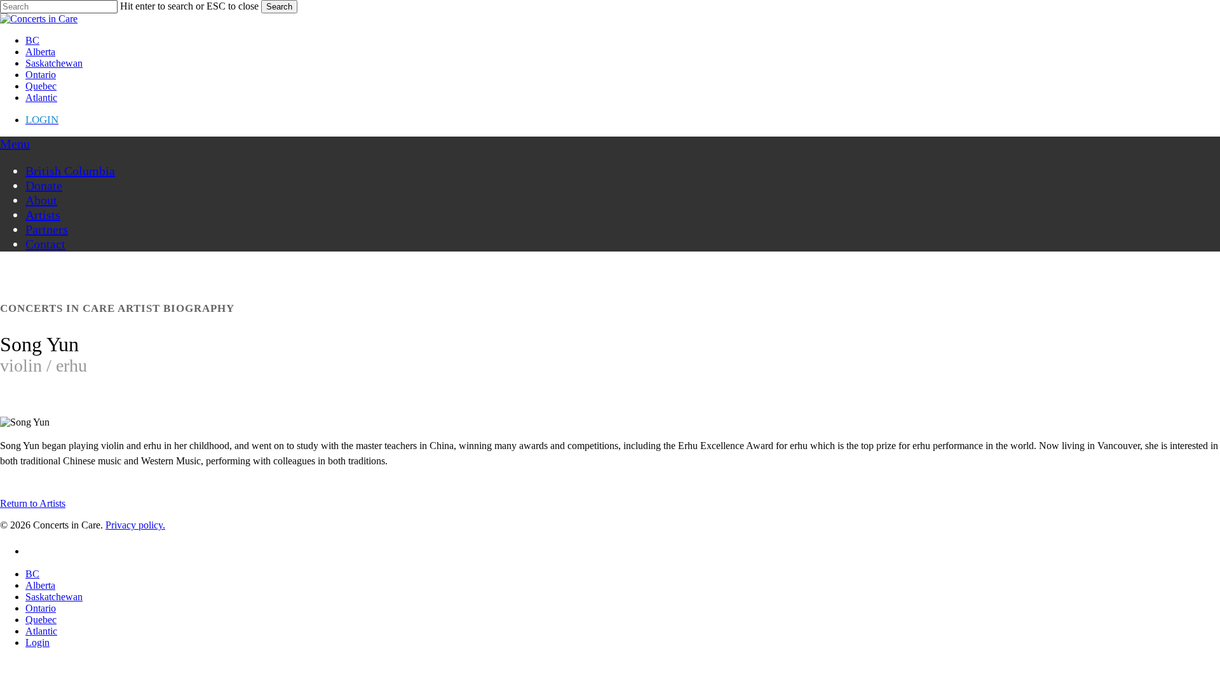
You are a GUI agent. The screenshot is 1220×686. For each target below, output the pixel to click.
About (41, 200)
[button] (32, 503)
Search (279, 6)
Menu (15, 144)
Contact (45, 244)
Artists (42, 215)
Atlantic (41, 631)
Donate (43, 185)
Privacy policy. (135, 525)
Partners (46, 229)
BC (32, 573)
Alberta (40, 585)
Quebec (41, 619)
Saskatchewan (54, 596)
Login (37, 642)
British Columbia (70, 171)
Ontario (40, 608)
